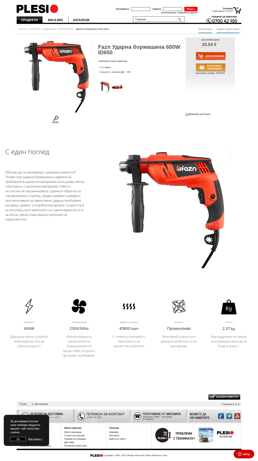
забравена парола (188, 12)
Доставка (69, 442)
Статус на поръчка (74, 435)
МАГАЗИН (55, 20)
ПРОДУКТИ (29, 20)
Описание (205, 29)
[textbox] (155, 19)
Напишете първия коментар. (113, 61)
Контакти (114, 435)
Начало (23, 29)
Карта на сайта (117, 439)
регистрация (168, 12)
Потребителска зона (75, 445)
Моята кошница (72, 432)
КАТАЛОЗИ (81, 20)
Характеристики (227, 29)
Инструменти (65, 29)
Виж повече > (35, 439)
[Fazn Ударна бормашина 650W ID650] (55, 123)
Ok (18, 439)
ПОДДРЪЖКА (49, 29)
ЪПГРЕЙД (35, 29)
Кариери (114, 432)
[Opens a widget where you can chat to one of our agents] (243, 454)
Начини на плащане (75, 439)
